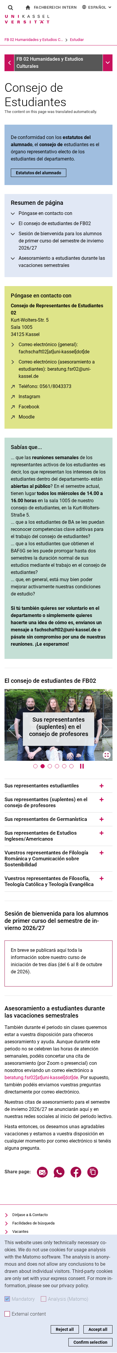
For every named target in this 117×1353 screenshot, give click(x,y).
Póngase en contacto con (45, 213)
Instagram (29, 396)
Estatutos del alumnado (38, 172)
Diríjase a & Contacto (30, 1214)
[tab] (58, 786)
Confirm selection (90, 1342)
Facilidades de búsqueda (33, 1223)
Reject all (65, 1329)
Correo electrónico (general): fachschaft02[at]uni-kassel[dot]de (54, 348)
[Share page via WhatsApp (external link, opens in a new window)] (59, 1176)
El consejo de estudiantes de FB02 (55, 223)
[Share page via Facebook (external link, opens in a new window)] (75, 1176)
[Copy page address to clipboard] (92, 1176)
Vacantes (20, 1231)
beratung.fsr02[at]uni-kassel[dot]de (41, 1077)
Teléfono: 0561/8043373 (45, 386)
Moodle (26, 417)
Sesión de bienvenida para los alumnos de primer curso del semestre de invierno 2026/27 (61, 241)
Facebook (29, 407)
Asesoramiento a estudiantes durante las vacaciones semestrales (62, 261)
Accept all (97, 1329)
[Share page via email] (42, 1176)
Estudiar (77, 39)
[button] (12, 729)
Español (100, 7)
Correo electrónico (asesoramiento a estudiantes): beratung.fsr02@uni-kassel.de (57, 369)
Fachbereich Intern (55, 7)
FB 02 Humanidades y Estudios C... (33, 39)
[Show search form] (11, 7)
